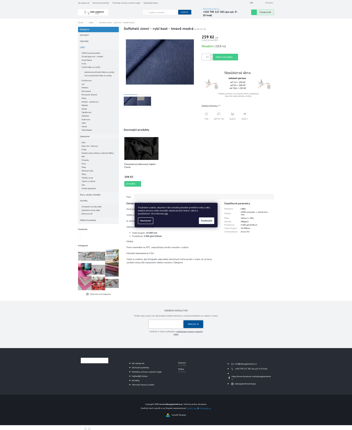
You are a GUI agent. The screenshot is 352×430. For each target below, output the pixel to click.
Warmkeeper (87, 130)
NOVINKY (84, 35)
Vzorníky (84, 200)
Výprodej (84, 41)
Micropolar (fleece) (89, 95)
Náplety (85, 105)
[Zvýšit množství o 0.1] (211, 55)
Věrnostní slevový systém (143, 384)
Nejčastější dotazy (151, 3)
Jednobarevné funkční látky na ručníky (99, 72)
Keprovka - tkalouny (90, 146)
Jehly (84, 142)
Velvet (84, 126)
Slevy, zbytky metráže (90, 194)
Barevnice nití (87, 214)
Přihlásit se (193, 324)
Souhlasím (206, 220)
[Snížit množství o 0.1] (211, 58)
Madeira (85, 87)
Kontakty (136, 380)
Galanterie (85, 136)
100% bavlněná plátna (91, 53)
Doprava (182, 362)
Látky (82, 47)
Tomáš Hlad (191, 408)
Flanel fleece (87, 60)
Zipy (83, 185)
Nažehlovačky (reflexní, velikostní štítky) (98, 153)
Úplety (84, 109)
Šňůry (84, 174)
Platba (181, 369)
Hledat (184, 12)
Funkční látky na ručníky (91, 67)
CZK (251, 3)
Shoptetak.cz (205, 408)
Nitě (83, 156)
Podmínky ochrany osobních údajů (126, 3)
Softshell (85, 116)
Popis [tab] (128, 197)
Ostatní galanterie (89, 188)
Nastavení (145, 220)
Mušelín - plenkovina (90, 102)
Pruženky (85, 160)
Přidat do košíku (224, 57)
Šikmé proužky (87, 171)
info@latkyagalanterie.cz (246, 364)
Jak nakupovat (83, 3)
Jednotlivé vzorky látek (91, 210)
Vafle (84, 123)
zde (166, 213)
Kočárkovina (87, 80)
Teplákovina (86, 112)
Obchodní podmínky (101, 3)
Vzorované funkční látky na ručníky (98, 75)
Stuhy (84, 167)
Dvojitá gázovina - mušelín (92, 56)
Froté (84, 64)
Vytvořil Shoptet (179, 415)
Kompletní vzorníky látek (91, 207)
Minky (84, 98)
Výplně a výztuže (88, 181)
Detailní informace (210, 105)
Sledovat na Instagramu (100, 294)
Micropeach (86, 91)
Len (83, 84)
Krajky (84, 149)
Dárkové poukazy (88, 220)
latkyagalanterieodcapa (245, 383)
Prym (84, 164)
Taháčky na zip (87, 178)
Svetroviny (86, 119)
